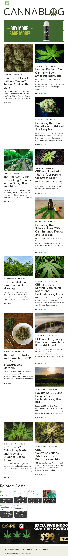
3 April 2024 (39, 120)
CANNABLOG (18, 75)
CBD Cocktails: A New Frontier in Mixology (15, 285)
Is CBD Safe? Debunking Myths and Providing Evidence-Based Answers (15, 453)
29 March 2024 (40, 281)
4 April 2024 (39, 66)
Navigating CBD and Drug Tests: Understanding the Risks (48, 398)
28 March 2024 (9, 352)
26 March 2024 (40, 389)
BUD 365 (46, 549)
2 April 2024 (8, 174)
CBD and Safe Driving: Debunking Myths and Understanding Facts (49, 289)
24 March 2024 (40, 446)
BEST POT (37, 549)
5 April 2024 (8, 75)
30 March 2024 (9, 279)
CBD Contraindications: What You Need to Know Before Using (48, 454)
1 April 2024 (39, 168)
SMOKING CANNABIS (12, 549)
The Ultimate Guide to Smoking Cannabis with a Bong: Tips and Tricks (18, 182)
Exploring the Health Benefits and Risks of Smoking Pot (49, 126)
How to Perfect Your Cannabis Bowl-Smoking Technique (49, 72)
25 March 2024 (9, 444)
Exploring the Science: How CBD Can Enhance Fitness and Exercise (49, 230)
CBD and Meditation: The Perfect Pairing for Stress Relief (49, 174)
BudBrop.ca (14, 553)
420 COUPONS (26, 549)
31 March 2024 (40, 222)
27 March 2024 (40, 336)
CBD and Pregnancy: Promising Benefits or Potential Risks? (49, 342)
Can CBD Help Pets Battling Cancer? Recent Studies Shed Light (17, 83)
